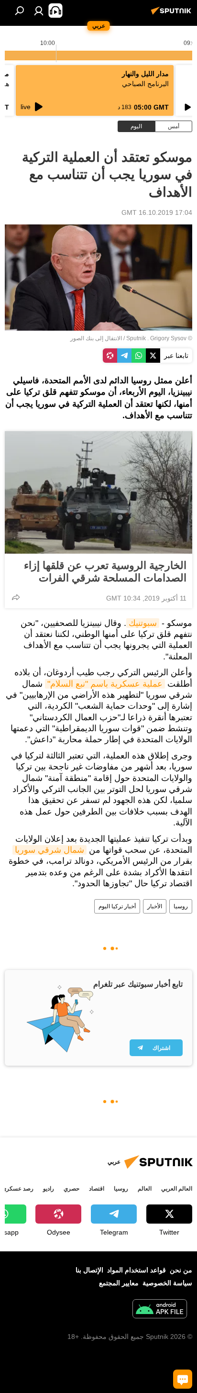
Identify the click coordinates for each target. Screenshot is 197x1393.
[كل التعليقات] (182, 1379)
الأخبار (154, 906)
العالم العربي (176, 1188)
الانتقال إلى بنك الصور (96, 338)
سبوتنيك (143, 623)
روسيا (181, 906)
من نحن (181, 1270)
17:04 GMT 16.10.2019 (156, 212)
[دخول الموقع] (38, 10)
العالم (145, 1188)
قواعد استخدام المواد (136, 1270)
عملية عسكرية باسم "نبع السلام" (105, 684)
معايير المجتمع (119, 1283)
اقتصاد (96, 1188)
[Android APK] (159, 1310)
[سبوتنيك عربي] (173, 14)
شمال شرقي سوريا (49, 850)
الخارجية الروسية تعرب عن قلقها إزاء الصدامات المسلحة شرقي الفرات (105, 571)
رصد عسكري (17, 1188)
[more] (15, 597)
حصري (71, 1188)
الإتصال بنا (89, 1270)
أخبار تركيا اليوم (117, 906)
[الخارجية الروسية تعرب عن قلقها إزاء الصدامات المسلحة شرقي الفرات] (98, 492)
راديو (48, 1188)
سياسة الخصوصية (167, 1283)
